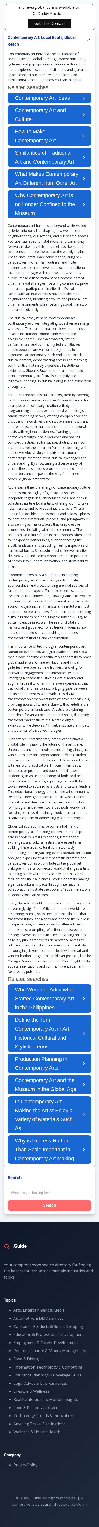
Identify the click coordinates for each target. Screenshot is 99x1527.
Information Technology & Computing (47, 1367)
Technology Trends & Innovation (43, 1415)
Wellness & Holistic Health (36, 1431)
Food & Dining (26, 1359)
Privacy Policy (25, 1465)
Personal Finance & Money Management (50, 1350)
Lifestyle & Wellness (31, 1391)
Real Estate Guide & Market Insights (45, 1399)
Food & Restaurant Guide (35, 1407)
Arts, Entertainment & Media (39, 1310)
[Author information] (88, 39)
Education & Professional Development (48, 1334)
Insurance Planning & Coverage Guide (47, 1375)
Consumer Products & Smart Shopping (48, 1326)
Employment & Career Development (45, 1342)
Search (49, 1205)
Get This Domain (49, 23)
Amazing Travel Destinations (39, 1424)
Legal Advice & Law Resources (40, 1383)
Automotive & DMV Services (38, 1318)
